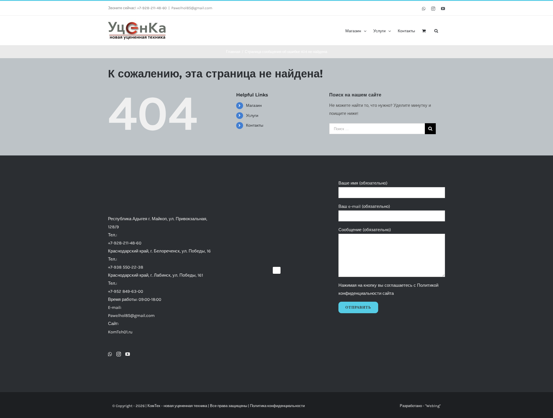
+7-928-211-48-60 (124, 243)
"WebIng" (433, 406)
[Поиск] (436, 30)
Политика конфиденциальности (277, 406)
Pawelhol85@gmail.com (191, 8)
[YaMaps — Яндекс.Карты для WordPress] (277, 270)
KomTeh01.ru (120, 332)
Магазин (254, 105)
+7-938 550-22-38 (125, 267)
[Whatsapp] (110, 354)
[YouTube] (127, 354)
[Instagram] (118, 354)
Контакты (254, 125)
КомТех (153, 406)
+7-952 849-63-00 (125, 291)
